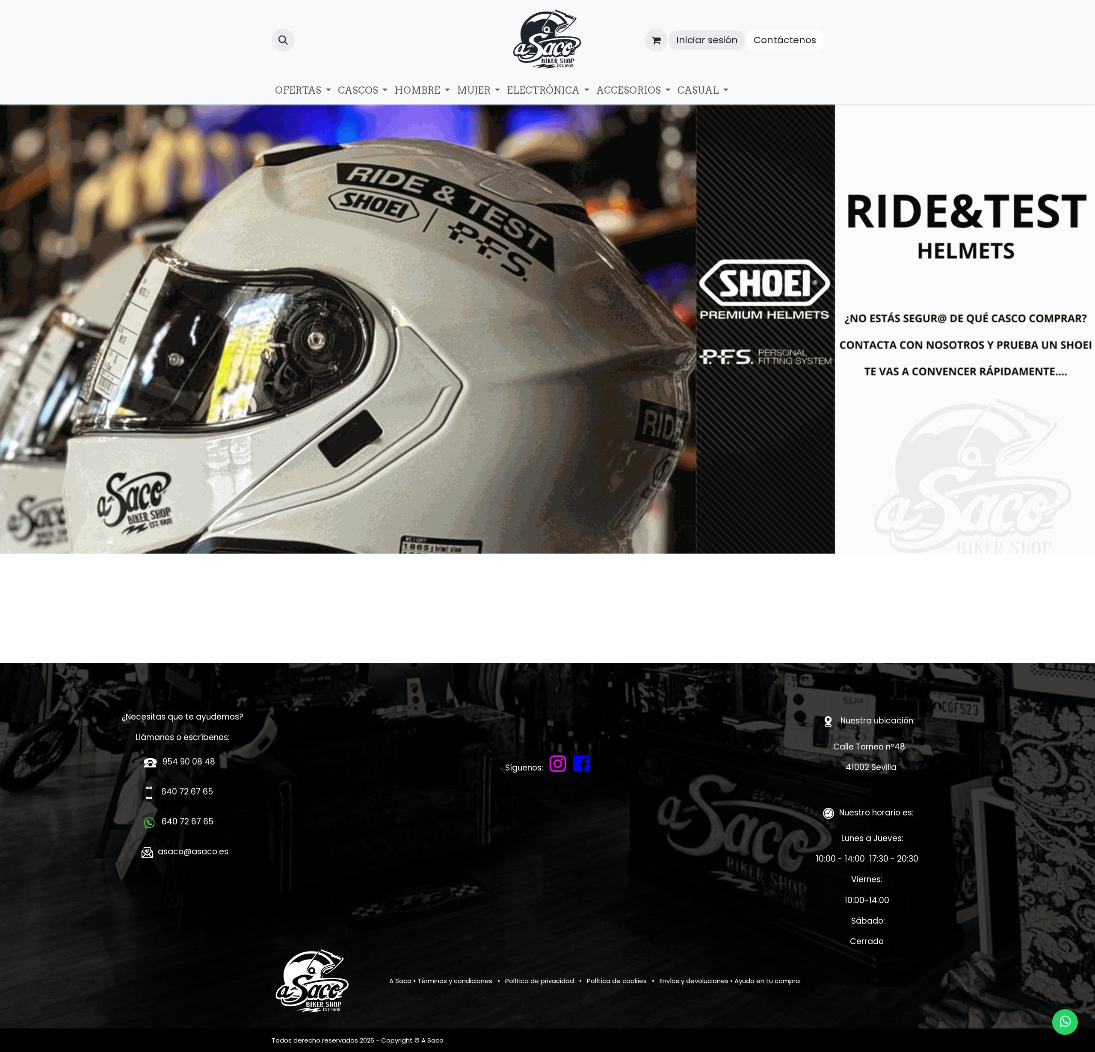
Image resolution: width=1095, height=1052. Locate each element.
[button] (283, 40)
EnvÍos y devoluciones (694, 980)
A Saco (400, 980)
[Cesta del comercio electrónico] (656, 40)
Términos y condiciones (454, 980)
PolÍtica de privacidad (539, 980)
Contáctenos (785, 40)
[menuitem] (303, 90)
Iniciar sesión (707, 40)
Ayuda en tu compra (767, 980)
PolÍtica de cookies (617, 980)
